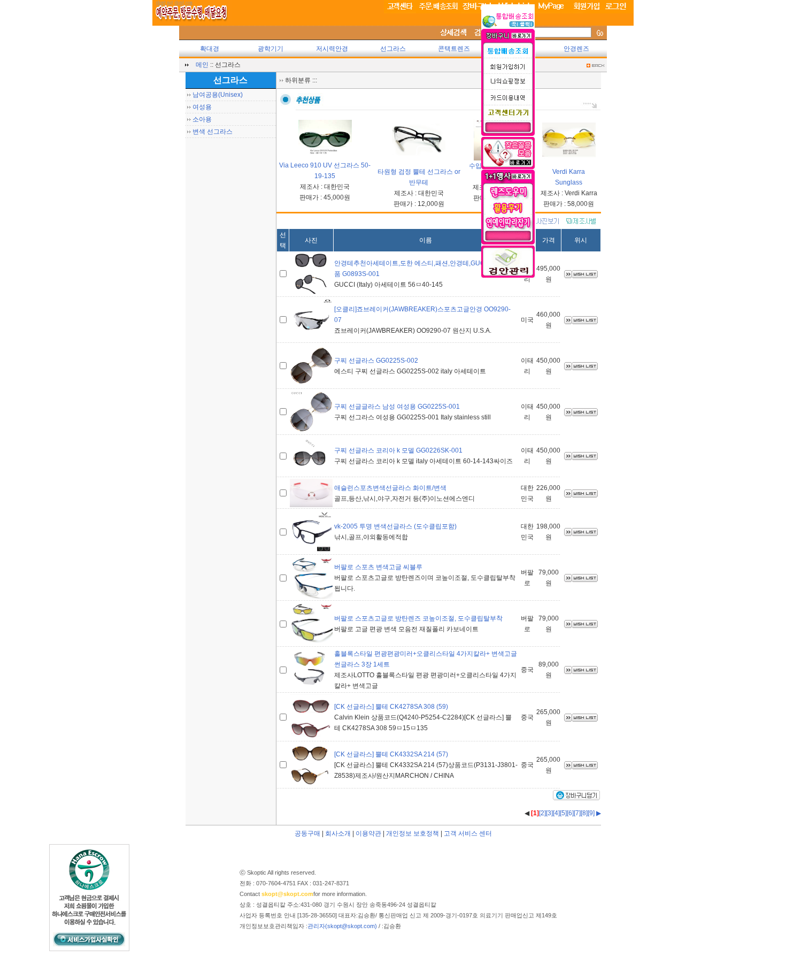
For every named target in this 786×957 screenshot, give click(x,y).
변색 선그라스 (212, 131)
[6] (570, 813)
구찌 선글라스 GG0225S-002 (376, 360)
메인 (202, 64)
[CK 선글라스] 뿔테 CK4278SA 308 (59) (391, 706)
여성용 (202, 107)
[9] (591, 813)
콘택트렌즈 (454, 48)
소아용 (202, 119)
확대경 (209, 48)
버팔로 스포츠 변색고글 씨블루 (378, 567)
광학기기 (270, 48)
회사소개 (338, 833)
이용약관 (368, 833)
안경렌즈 (576, 48)
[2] (542, 813)
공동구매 (307, 833)
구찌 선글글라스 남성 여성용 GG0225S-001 (397, 406)
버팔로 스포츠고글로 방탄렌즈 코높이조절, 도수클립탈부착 (418, 618)
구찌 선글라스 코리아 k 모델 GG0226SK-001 (398, 450)
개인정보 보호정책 (412, 833)
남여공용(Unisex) (217, 94)
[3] (549, 813)
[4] (556, 813)
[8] (584, 813)
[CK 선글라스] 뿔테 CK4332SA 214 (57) (391, 754)
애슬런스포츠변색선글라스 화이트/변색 (390, 488)
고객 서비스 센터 (468, 833)
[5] (563, 813)
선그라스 (393, 48)
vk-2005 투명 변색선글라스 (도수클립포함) (395, 526)
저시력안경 (332, 48)
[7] (577, 813)
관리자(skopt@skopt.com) (342, 926)
